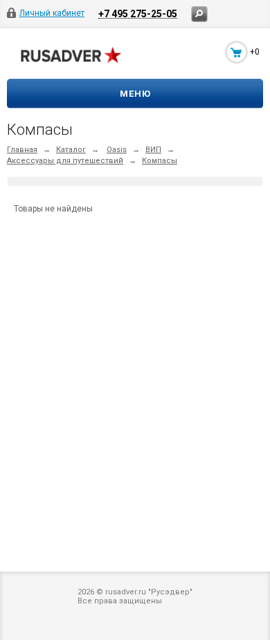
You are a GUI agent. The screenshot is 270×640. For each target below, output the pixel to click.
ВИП (153, 149)
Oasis (117, 149)
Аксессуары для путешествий (65, 160)
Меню (135, 93)
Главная (22, 149)
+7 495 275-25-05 (137, 13)
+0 (255, 52)
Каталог (71, 149)
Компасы (159, 160)
